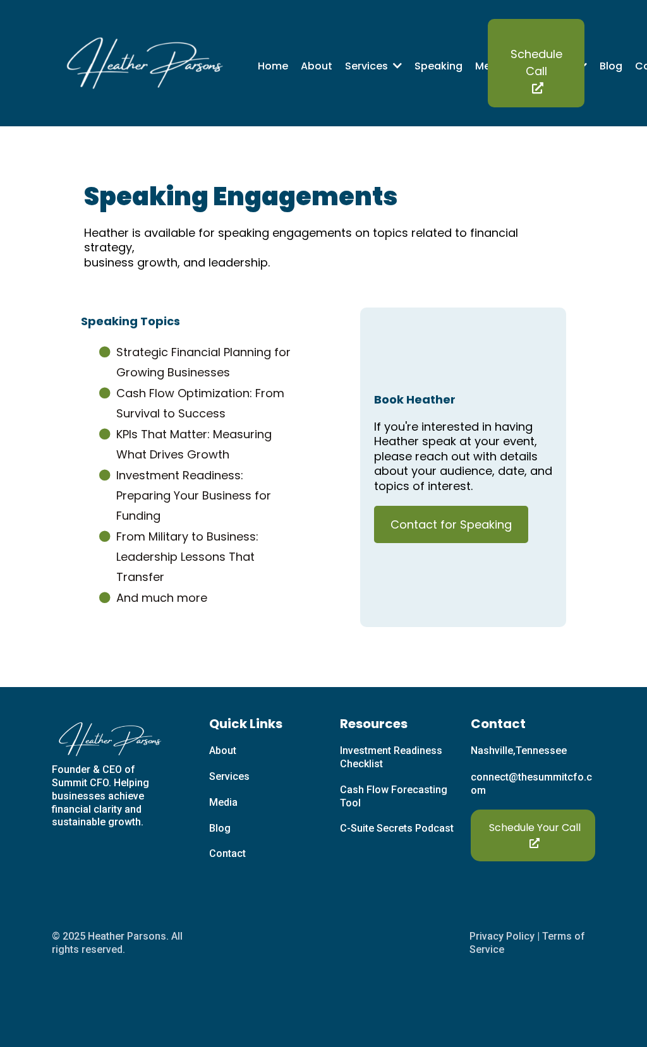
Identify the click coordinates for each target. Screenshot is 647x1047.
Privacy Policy (502, 936)
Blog (220, 828)
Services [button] (367, 66)
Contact (227, 853)
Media (223, 802)
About (222, 751)
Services (229, 776)
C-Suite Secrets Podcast (397, 828)
